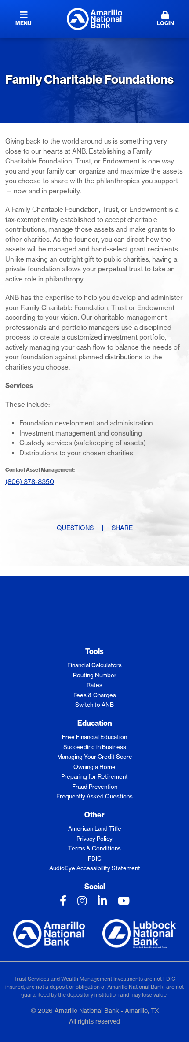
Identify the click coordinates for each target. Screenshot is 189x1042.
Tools (94, 651)
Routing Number (94, 675)
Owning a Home (94, 766)
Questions (75, 528)
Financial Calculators (94, 665)
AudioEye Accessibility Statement (94, 868)
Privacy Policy (94, 838)
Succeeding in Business (94, 746)
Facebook (63, 900)
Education (94, 723)
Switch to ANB (94, 704)
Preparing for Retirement (94, 776)
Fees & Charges (94, 694)
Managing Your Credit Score (94, 756)
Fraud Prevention (94, 786)
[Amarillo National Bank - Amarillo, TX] (94, 18)
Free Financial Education (94, 736)
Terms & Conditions (94, 848)
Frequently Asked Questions (94, 796)
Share (122, 528)
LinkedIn (102, 900)
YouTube (124, 900)
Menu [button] (23, 23)
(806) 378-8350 (29, 481)
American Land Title (94, 828)
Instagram (82, 900)
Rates (94, 684)
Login (165, 23)
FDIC (95, 858)
